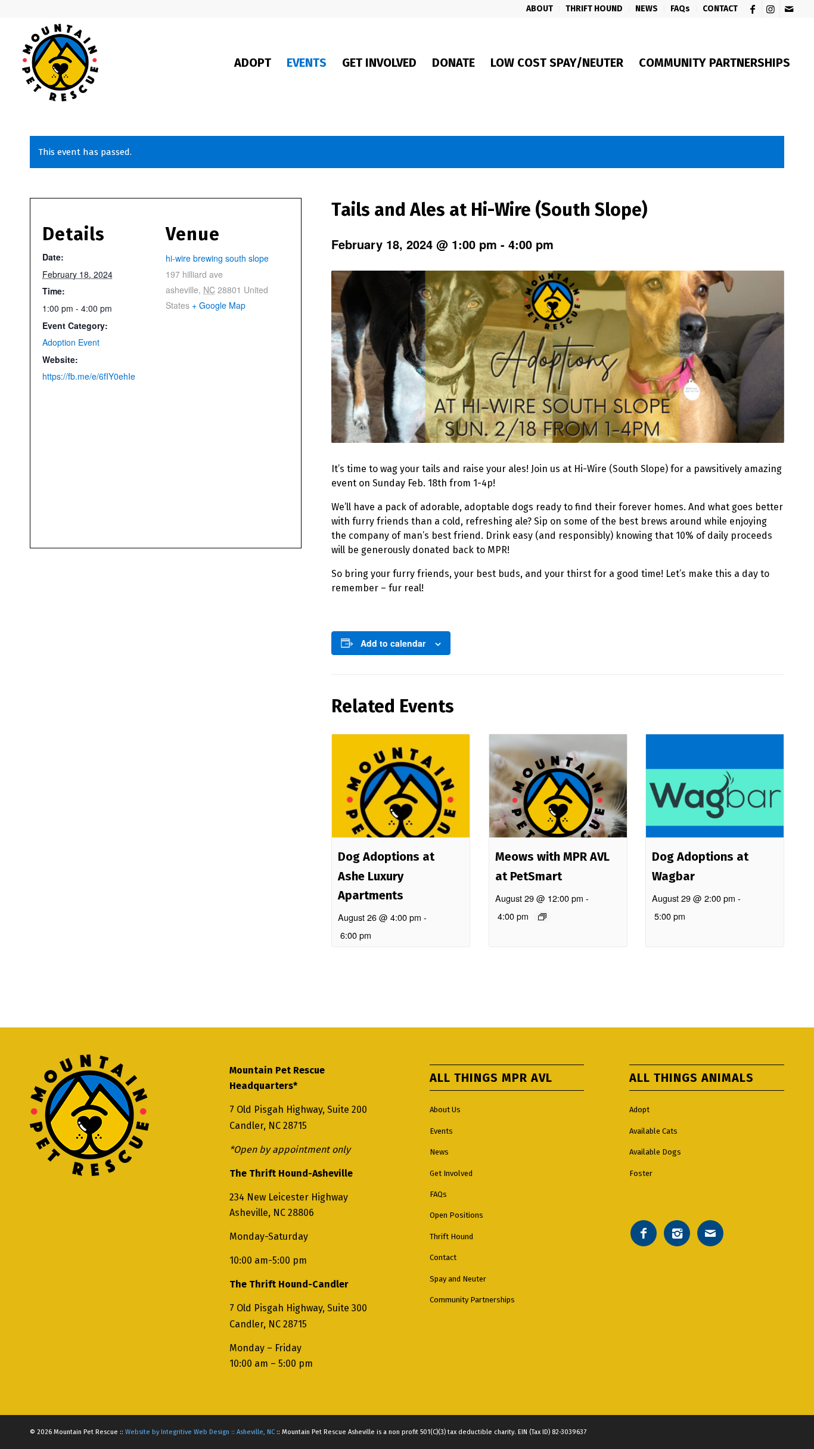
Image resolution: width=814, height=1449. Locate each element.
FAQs (438, 1194)
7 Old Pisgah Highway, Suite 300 (298, 1308)
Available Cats (653, 1131)
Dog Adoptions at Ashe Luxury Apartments (386, 875)
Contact (443, 1257)
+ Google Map (219, 305)
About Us (445, 1109)
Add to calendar (393, 643)
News (439, 1151)
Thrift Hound (451, 1236)
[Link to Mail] (789, 9)
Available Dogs (655, 1151)
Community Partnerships (472, 1299)
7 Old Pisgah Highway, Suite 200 (298, 1109)
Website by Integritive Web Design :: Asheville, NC (200, 1432)
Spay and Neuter (458, 1278)
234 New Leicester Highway (288, 1197)
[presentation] (401, 785)
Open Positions (456, 1215)
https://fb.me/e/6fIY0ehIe (88, 376)
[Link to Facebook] (753, 9)
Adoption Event (71, 342)
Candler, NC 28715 (268, 1125)
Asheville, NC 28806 (271, 1212)
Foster (641, 1173)
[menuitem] (540, 9)
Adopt (639, 1109)
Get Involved (451, 1173)
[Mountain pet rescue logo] (60, 62)
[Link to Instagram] (770, 9)
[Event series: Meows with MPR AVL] (542, 916)
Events (441, 1131)
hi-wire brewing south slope (217, 258)
